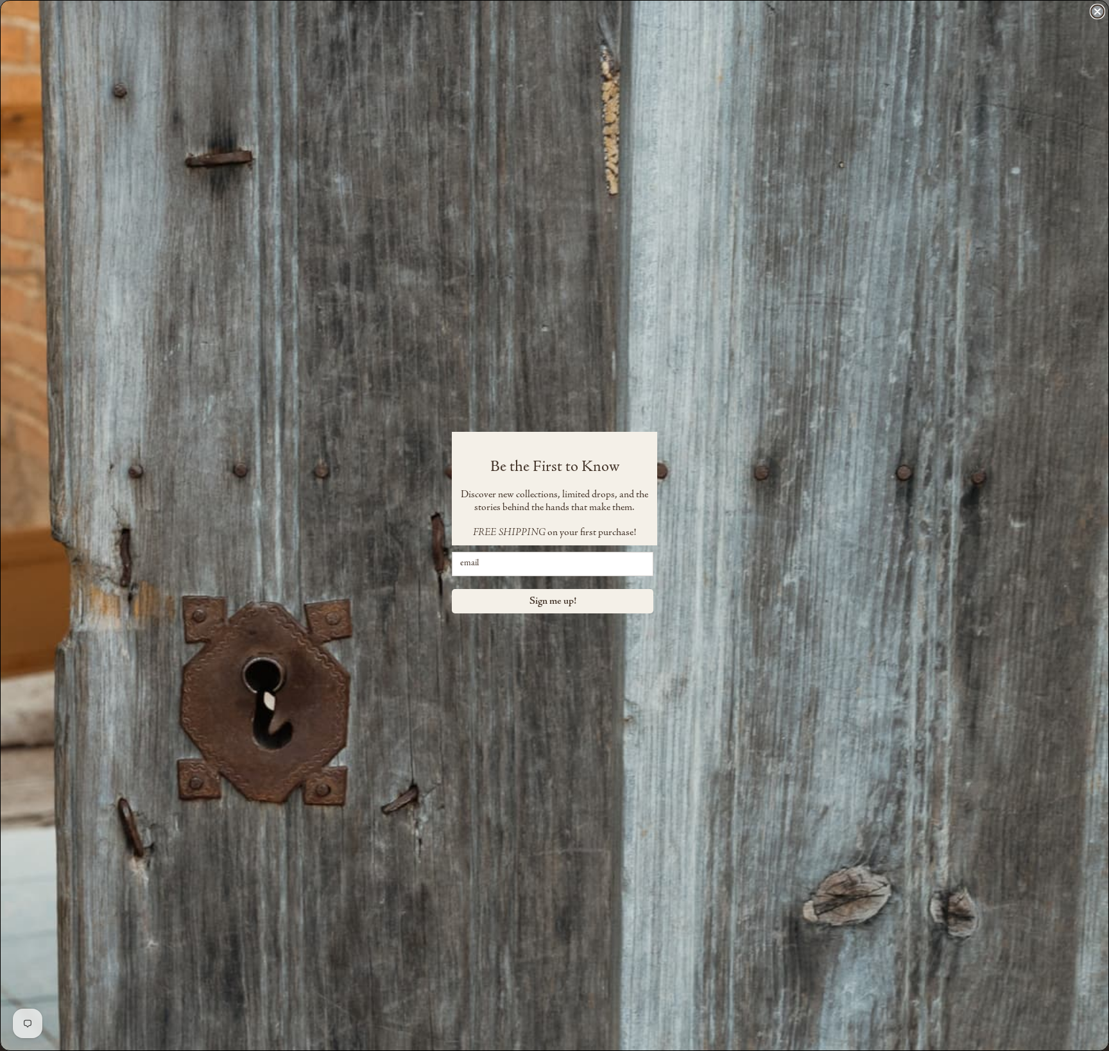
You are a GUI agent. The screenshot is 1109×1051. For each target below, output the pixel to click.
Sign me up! (552, 601)
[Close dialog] (1097, 11)
